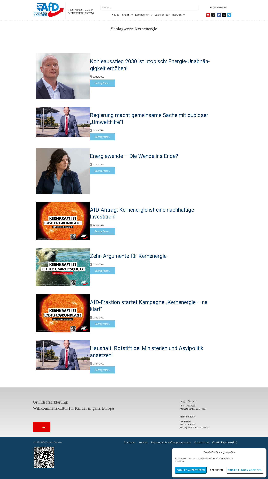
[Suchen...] (149, 7)
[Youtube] (208, 15)
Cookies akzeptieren (190, 470)
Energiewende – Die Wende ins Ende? (134, 156)
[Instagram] (213, 15)
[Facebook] (219, 15)
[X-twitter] (224, 15)
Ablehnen (216, 470)
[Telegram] (229, 15)
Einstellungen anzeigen (245, 470)
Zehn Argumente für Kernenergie (128, 256)
